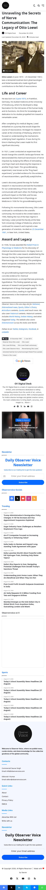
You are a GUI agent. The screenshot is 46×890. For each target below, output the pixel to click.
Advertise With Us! (9, 817)
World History (14, 316)
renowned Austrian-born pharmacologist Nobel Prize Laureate (22, 352)
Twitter (15, 329)
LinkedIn (5, 332)
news (15, 307)
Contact (5, 796)
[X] (21, 406)
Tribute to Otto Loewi (9, 355)
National (36, 304)
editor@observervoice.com (16, 779)
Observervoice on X (11, 613)
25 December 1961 (16, 339)
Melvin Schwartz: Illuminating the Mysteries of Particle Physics (23, 427)
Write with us (7, 821)
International (7, 307)
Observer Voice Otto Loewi (11, 342)
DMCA (4, 804)
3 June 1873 (21, 98)
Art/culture (6, 310)
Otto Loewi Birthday (9, 345)
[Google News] (23, 361)
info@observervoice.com (16, 771)
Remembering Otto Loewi (30, 348)
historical (14, 313)
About (4, 793)
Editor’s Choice (30, 307)
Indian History (27, 316)
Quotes (22, 310)
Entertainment (8, 322)
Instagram (23, 329)
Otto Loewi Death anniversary (27, 345)
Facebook (32, 329)
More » (27, 402)
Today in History (23, 420)
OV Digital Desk (10, 33)
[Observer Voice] (5, 5)
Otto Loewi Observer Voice (11, 348)
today (13, 319)
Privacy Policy (7, 800)
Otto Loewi (25, 342)
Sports (20, 307)
